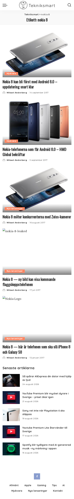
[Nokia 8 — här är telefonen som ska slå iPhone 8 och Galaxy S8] (37, 319)
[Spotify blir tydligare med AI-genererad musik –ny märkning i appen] (11, 448)
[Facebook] (37, 476)
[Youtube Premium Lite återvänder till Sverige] (11, 431)
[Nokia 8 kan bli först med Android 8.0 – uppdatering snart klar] (37, 54)
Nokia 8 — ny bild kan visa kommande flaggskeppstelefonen (29, 281)
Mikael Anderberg (17, 92)
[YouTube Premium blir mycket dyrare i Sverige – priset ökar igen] (11, 397)
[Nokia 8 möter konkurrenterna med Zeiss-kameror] (37, 189)
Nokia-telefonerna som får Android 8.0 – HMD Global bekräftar (34, 151)
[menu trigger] (6, 5)
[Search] (69, 5)
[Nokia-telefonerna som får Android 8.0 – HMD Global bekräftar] (37, 121)
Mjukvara (11, 73)
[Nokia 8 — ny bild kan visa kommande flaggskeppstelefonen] (37, 251)
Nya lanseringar (15, 209)
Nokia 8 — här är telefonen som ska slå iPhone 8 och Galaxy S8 (36, 349)
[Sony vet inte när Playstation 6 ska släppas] (11, 414)
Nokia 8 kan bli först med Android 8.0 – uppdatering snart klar (30, 84)
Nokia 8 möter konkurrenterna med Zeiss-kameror (37, 217)
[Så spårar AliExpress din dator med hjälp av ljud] (11, 380)
